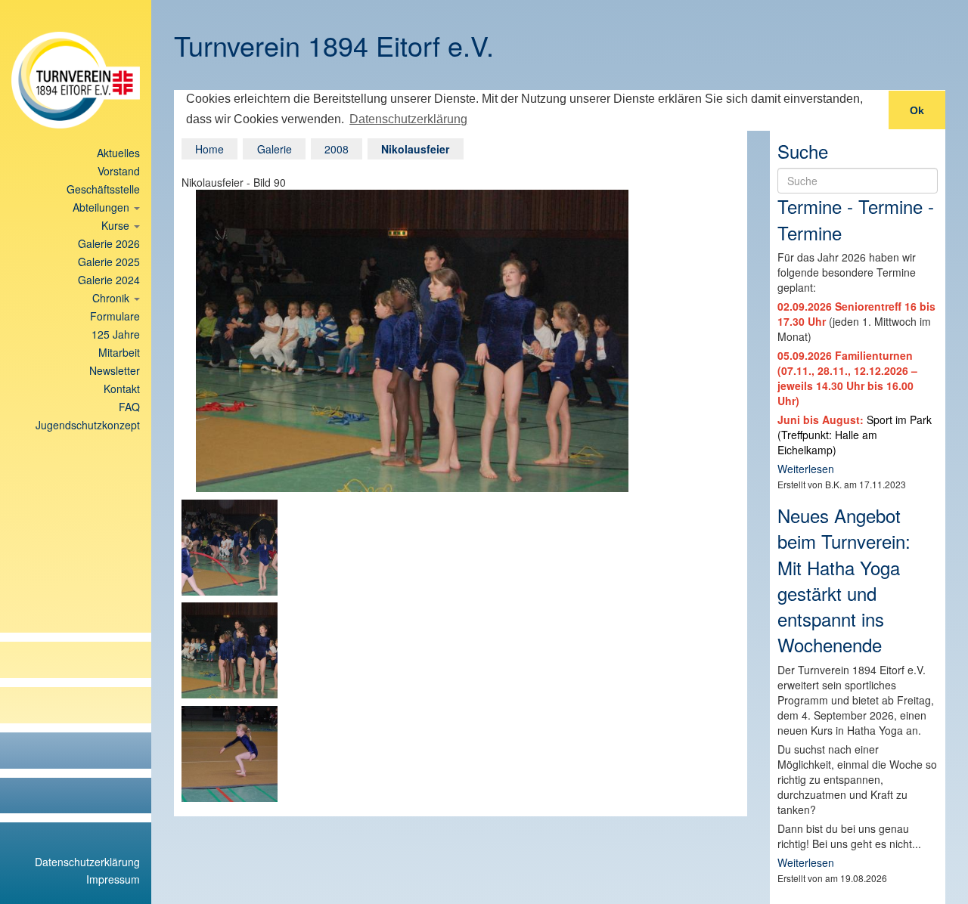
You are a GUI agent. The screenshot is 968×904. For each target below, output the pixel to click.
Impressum (113, 879)
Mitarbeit (119, 352)
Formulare (115, 316)
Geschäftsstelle (103, 189)
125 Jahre (116, 334)
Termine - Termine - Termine (855, 219)
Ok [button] (917, 110)
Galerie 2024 (109, 279)
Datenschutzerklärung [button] (408, 119)
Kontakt (122, 388)
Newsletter (114, 370)
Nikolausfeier (415, 148)
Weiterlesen (805, 468)
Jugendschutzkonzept (88, 424)
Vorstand (119, 170)
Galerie (274, 148)
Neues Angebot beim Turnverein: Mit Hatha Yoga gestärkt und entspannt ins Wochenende (844, 580)
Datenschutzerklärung (87, 861)
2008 (336, 148)
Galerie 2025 (109, 261)
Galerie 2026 (109, 243)
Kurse (116, 225)
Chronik (112, 297)
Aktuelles (118, 152)
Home (209, 148)
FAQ (129, 406)
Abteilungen (102, 207)
